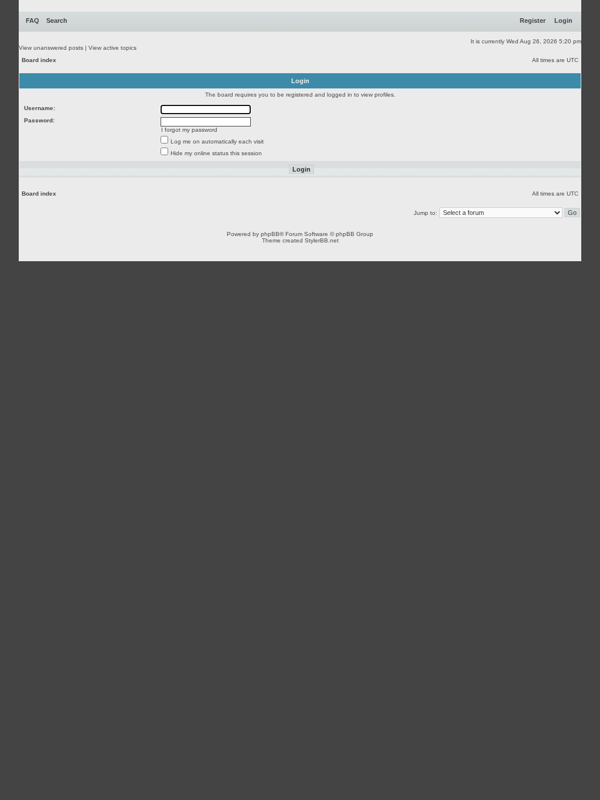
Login (563, 20)
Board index (39, 60)
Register (533, 20)
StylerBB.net (322, 240)
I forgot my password (189, 130)
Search (56, 20)
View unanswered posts (51, 48)
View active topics (112, 48)
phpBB (270, 234)
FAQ (32, 20)
